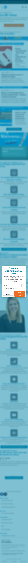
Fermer (8, 294)
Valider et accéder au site (20, 294)
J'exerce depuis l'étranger (11, 288)
